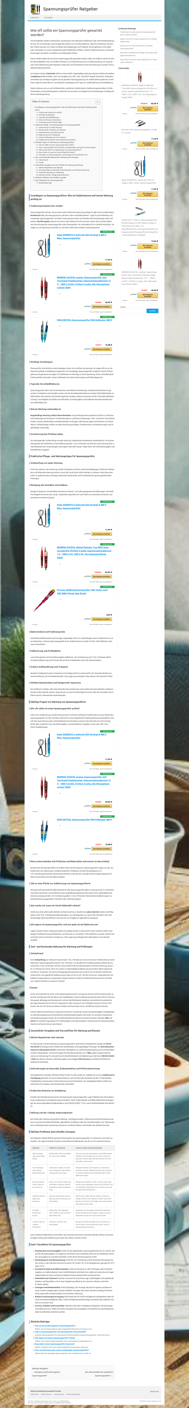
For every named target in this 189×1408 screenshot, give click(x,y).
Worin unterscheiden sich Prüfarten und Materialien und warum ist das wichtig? (67, 147)
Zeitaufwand (43, 160)
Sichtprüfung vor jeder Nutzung (50, 127)
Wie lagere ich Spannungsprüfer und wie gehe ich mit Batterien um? (63, 155)
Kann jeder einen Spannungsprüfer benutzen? (55, 1344)
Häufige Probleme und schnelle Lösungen (50, 177)
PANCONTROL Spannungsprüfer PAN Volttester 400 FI (84, 320)
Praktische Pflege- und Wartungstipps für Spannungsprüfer (57, 125)
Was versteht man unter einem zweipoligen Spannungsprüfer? (62, 1350)
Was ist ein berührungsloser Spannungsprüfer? (55, 1326)
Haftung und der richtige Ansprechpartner (54, 175)
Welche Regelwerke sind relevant (50, 167)
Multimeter (35, 1394)
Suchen (123, 307)
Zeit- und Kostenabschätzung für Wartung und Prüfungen (56, 157)
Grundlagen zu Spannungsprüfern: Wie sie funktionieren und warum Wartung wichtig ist (66, 108)
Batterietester (46, 1394)
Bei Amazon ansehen (101, 264)
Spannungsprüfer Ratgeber (70, 8)
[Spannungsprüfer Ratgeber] (34, 14)
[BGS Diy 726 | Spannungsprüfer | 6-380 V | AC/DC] (140, 123)
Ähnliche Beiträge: (45, 183)
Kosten (41, 162)
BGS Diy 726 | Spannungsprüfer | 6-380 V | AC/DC (139, 131)
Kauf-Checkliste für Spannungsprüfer (49, 180)
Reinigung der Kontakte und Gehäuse (52, 130)
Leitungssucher (59, 1394)
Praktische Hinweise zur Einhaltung (51, 172)
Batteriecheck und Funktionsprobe (51, 132)
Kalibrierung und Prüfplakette (49, 135)
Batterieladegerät (73, 1394)
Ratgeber (48, 17)
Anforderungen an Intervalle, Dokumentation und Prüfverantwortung (64, 170)
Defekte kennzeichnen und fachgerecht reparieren (57, 140)
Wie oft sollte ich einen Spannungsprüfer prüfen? (56, 145)
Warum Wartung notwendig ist (50, 120)
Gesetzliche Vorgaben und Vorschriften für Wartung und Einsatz (59, 165)
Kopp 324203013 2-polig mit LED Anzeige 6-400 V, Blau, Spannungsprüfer (139, 181)
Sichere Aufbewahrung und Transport (52, 137)
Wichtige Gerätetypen (47, 115)
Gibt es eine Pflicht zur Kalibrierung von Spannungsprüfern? (60, 150)
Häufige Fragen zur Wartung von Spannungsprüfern (54, 142)
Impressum (154, 1391)
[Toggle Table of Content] (97, 102)
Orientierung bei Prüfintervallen (50, 122)
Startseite (34, 17)
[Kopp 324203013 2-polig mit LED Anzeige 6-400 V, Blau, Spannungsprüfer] (140, 166)
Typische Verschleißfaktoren (49, 117)
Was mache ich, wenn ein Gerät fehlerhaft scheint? (57, 152)
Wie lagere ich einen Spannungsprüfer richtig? (55, 1338)
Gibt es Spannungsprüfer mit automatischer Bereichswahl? (60, 1332)
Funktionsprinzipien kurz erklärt (50, 112)
